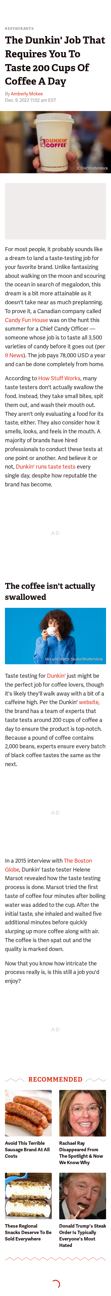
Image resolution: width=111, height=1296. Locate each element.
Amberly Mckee (27, 94)
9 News (14, 355)
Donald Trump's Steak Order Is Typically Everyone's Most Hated (82, 1235)
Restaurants (19, 28)
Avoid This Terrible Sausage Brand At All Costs (27, 1149)
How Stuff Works (59, 378)
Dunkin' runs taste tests (46, 466)
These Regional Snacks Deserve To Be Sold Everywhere (28, 1232)
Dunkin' (56, 675)
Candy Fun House (26, 320)
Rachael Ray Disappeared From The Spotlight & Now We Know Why (81, 1153)
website (88, 702)
